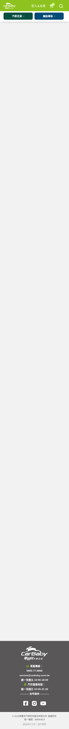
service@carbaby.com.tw (34, 675)
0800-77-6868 (34, 670)
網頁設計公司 (29, 724)
